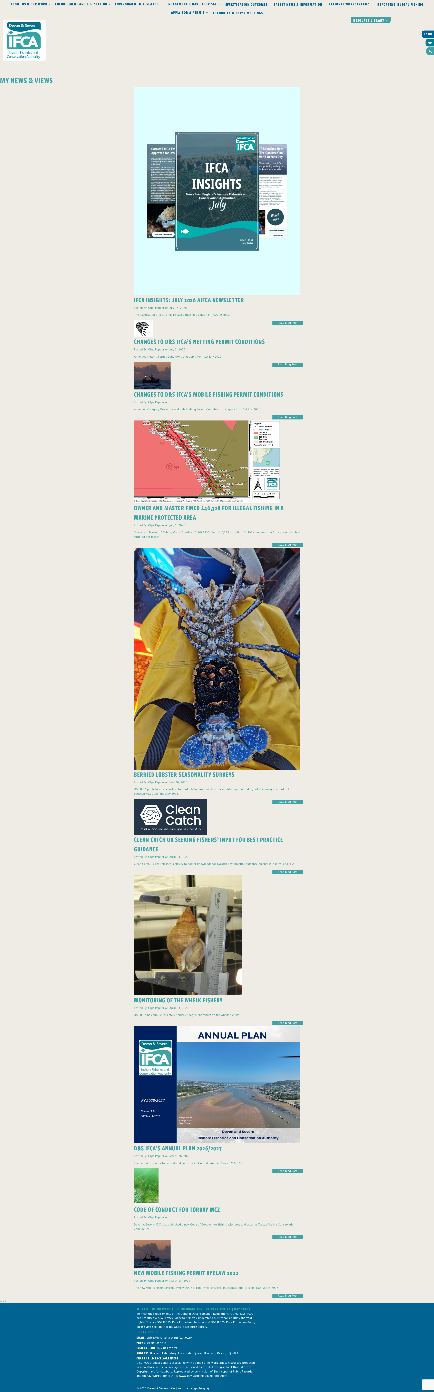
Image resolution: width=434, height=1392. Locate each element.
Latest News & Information (298, 4)
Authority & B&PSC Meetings (237, 12)
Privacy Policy (172, 1318)
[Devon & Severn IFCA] (24, 40)
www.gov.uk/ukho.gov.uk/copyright (203, 1376)
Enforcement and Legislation (81, 4)
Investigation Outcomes (246, 4)
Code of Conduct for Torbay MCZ (177, 1209)
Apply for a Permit (188, 12)
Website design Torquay (193, 1388)
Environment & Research (137, 4)
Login (428, 34)
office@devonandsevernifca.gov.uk (169, 1338)
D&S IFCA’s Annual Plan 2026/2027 (178, 1147)
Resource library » (370, 20)
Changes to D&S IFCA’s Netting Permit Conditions (199, 341)
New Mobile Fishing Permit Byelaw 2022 (186, 1272)
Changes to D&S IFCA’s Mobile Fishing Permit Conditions (208, 394)
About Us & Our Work (29, 4)
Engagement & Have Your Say (191, 4)
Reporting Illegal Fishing (400, 4)
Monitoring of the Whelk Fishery (178, 999)
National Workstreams (349, 4)
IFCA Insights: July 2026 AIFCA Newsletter (189, 299)
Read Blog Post (287, 323)
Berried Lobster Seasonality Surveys (184, 774)
